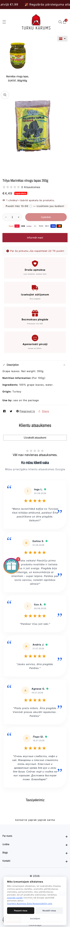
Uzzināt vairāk (15, 897)
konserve (21, 819)
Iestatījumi (35, 918)
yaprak (32, 819)
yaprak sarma (46, 819)
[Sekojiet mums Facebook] (4, 411)
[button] (62, 39)
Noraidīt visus (49, 910)
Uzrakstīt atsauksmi (35, 437)
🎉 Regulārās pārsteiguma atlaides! (36, 4)
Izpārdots (46, 217)
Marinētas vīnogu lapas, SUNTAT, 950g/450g (17, 78)
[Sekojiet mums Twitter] (11, 411)
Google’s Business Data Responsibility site (29, 903)
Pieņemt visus (20, 910)
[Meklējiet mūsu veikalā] (61, 22)
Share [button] (45, 411)
